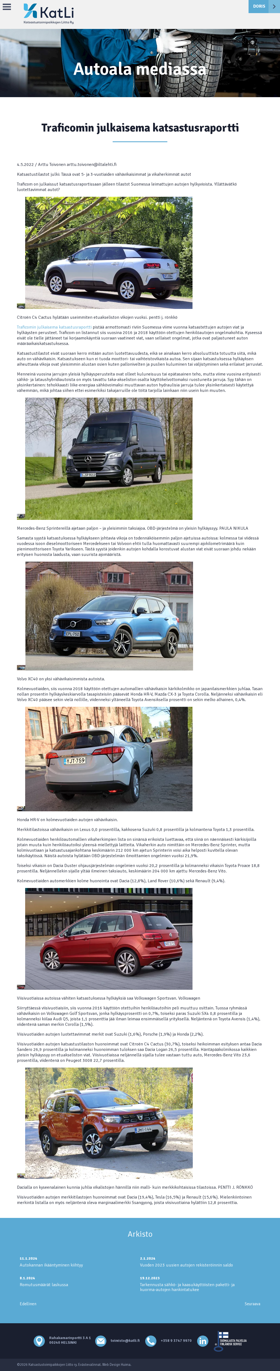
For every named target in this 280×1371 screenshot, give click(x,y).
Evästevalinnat (89, 1365)
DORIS (259, 6)
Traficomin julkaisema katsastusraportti (54, 327)
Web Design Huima (116, 1365)
